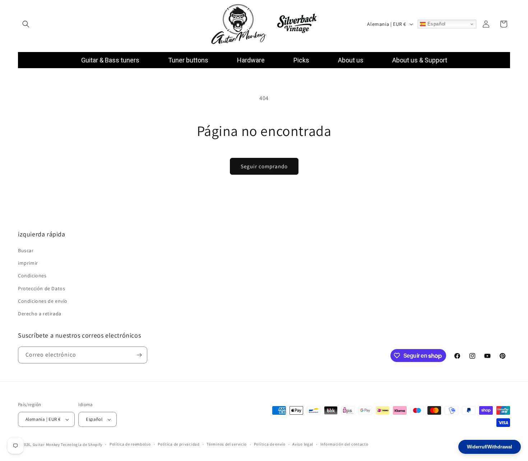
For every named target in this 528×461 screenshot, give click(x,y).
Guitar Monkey (46, 444)
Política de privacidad (178, 444)
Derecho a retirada (39, 314)
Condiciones (32, 276)
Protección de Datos (41, 288)
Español (436, 24)
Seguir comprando (264, 166)
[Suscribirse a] (139, 355)
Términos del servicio (227, 444)
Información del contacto (344, 444)
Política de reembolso (130, 444)
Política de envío (270, 444)
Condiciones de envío (43, 301)
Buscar (26, 251)
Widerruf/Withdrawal (489, 447)
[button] (26, 24)
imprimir (28, 263)
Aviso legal (302, 444)
